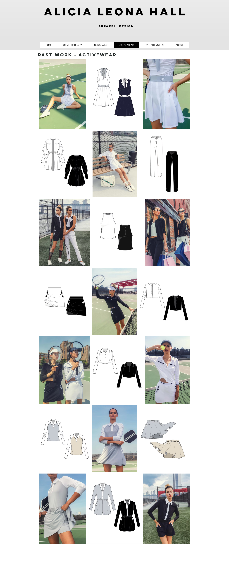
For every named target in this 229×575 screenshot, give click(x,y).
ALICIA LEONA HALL (115, 11)
